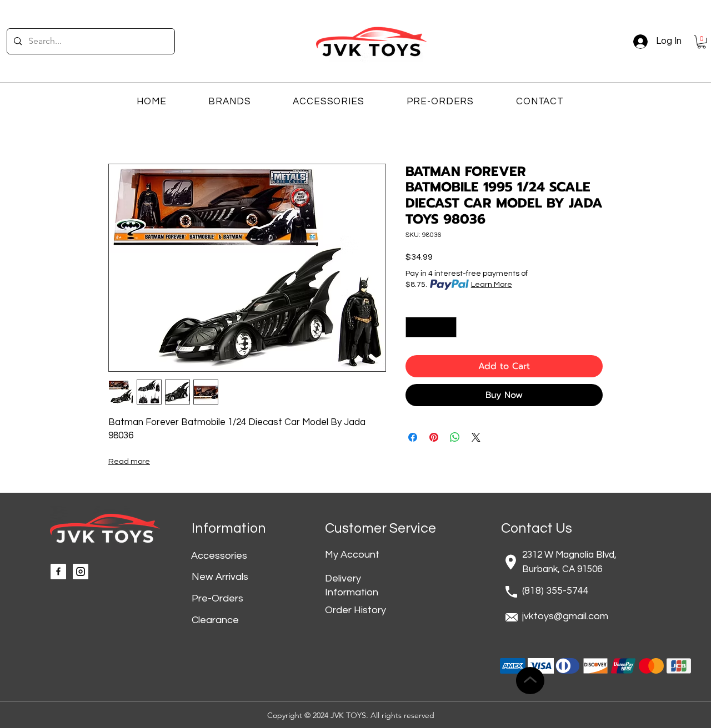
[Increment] (448, 327)
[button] (701, 42)
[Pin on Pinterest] (433, 437)
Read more (129, 462)
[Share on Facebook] (412, 437)
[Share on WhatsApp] (455, 437)
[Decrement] (414, 327)
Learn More (491, 285)
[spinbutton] (431, 327)
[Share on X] (476, 437)
